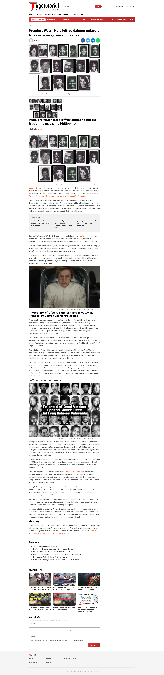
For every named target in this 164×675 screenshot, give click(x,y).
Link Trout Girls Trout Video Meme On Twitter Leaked (63, 588)
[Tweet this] (88, 40)
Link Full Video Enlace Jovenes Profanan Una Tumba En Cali (40, 588)
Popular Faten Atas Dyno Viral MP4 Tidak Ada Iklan (64, 608)
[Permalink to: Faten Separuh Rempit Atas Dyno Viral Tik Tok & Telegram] (40, 599)
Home (31, 659)
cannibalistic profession (74, 472)
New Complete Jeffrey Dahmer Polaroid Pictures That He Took (40, 223)
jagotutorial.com (35, 188)
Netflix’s (82, 236)
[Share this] (83, 40)
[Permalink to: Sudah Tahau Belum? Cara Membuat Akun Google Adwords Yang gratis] (89, 599)
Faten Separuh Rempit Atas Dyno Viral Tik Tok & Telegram (40, 608)
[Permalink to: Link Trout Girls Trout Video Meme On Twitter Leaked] (64, 579)
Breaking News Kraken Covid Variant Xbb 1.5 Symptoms (88, 588)
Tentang (49, 659)
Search (98, 6)
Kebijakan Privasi (69, 659)
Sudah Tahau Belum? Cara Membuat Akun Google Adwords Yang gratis (87, 609)
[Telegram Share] (93, 40)
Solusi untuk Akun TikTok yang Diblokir (72, 20)
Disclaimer (33, 662)
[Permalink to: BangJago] (31, 40)
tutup (40, 129)
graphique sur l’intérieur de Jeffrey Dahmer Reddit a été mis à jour (87, 223)
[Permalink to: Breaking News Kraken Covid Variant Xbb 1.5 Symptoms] (89, 579)
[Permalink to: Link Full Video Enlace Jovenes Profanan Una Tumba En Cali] (40, 579)
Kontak (48, 662)
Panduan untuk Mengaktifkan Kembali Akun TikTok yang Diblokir (119, 20)
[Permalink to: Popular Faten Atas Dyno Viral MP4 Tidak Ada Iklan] (64, 599)
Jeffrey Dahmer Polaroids (45, 380)
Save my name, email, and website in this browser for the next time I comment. (57, 641)
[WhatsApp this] (98, 40)
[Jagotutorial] (44, 6)
